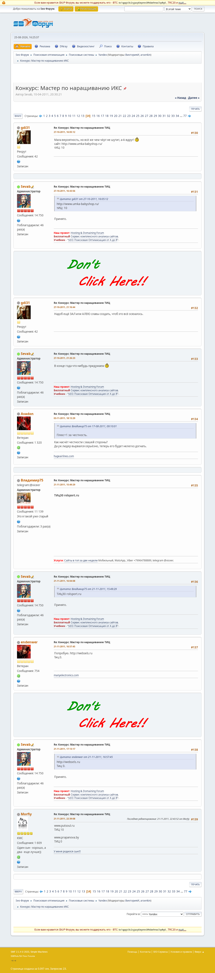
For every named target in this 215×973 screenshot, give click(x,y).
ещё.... (182, 2)
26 (142, 116)
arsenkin (145, 55)
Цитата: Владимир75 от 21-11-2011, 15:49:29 (88, 589)
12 (78, 116)
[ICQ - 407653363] (18, 676)
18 (107, 116)
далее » (193, 98)
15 (93, 116)
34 (177, 116)
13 (82, 116)
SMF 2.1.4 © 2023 (20, 952)
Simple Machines (39, 952)
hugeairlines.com (64, 456)
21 (120, 116)
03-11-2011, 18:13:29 (64, 418)
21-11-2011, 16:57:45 (64, 646)
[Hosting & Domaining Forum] (18, 220)
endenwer (29, 642)
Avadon (27, 413)
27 (146, 116)
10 (69, 116)
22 (124, 116)
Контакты (145, 951)
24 (133, 116)
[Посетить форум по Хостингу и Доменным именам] (107, 290)
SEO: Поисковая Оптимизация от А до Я (92, 240)
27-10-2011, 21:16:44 (64, 307)
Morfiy (26, 814)
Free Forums (29, 956)
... (181, 116)
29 (155, 116)
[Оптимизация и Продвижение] (18, 521)
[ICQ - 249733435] (18, 857)
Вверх (18, 891)
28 (151, 116)
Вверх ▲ (199, 951)
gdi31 (25, 127)
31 (164, 116)
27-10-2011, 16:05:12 (64, 132)
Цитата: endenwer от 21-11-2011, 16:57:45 (86, 757)
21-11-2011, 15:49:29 (64, 484)
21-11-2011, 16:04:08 (64, 580)
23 (129, 116)
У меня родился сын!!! (67, 851)
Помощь (132, 951)
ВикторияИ (132, 55)
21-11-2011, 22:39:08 (64, 818)
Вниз (18, 116)
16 (98, 116)
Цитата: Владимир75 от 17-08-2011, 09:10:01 (88, 426)
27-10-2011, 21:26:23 (64, 358)
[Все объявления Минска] (18, 861)
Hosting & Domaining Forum (87, 233)
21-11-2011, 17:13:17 (64, 748)
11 (74, 116)
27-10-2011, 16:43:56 (64, 190)
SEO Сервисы (160, 951)
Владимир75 (32, 480)
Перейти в (133, 914)
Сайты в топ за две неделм (81, 560)
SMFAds (15, 956)
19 (111, 116)
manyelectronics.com (66, 675)
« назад (180, 98)
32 (168, 116)
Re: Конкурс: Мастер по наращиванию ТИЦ (82, 128)
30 (159, 116)
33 (173, 116)
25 (137, 116)
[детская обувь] (18, 161)
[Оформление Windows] (18, 680)
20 (115, 116)
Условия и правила (181, 951)
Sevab (26, 186)
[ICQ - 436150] (18, 447)
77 (185, 116)
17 (102, 116)
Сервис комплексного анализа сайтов (94, 236)
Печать (195, 108)
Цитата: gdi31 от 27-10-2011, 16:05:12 (84, 199)
